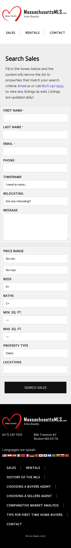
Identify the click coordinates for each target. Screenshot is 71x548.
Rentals (32, 33)
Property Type (15, 346)
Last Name (13, 127)
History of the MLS (23, 477)
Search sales (35, 387)
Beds (7, 279)
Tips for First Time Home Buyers (35, 515)
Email (22, 86)
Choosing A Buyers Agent (29, 487)
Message (10, 210)
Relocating (13, 194)
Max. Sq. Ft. (12, 329)
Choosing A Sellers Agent (29, 496)
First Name (13, 110)
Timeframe (12, 177)
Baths (8, 296)
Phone (9, 160)
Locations (12, 362)
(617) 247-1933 (52, 86)
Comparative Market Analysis (33, 505)
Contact (57, 33)
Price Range (13, 251)
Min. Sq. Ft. (12, 312)
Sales (10, 33)
